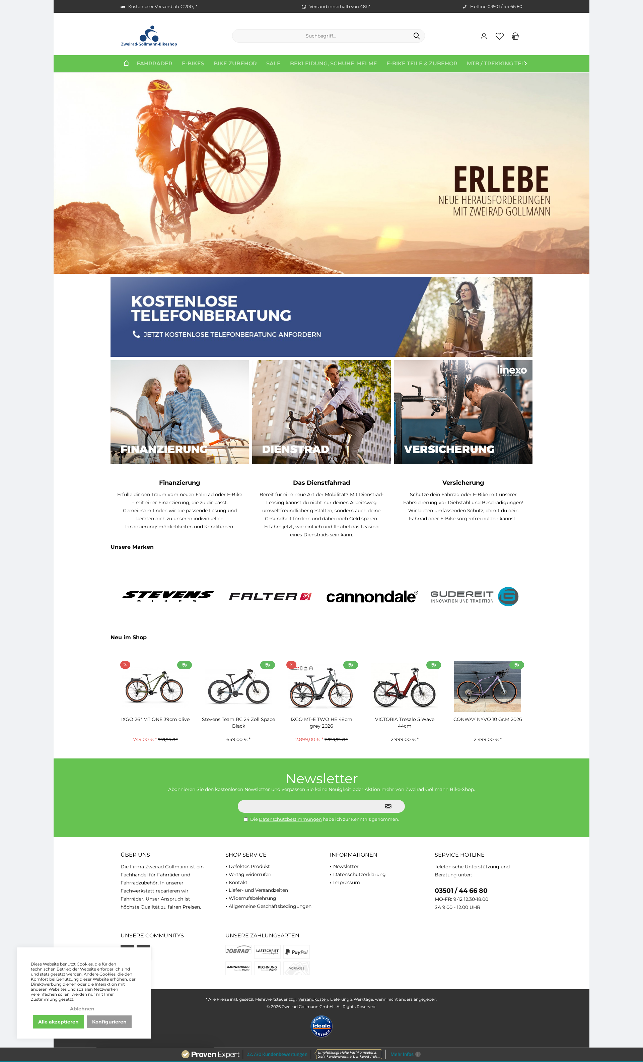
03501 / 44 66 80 (461, 890)
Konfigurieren (109, 1022)
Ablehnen (82, 1009)
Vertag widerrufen (250, 874)
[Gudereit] (475, 596)
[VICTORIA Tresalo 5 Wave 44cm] (404, 686)
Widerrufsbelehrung (252, 898)
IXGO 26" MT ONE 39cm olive (155, 719)
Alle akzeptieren (58, 1022)
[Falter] (270, 596)
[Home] (126, 64)
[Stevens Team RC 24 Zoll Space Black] (238, 686)
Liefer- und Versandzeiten (258, 890)
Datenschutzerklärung (359, 874)
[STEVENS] (168, 596)
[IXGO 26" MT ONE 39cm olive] (155, 686)
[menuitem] (515, 36)
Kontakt (238, 882)
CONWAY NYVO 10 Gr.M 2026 (487, 719)
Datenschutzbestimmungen (290, 819)
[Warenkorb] (515, 36)
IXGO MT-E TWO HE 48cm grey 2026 (321, 722)
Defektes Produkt (249, 866)
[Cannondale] (373, 596)
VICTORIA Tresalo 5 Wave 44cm (404, 722)
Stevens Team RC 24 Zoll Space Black (238, 722)
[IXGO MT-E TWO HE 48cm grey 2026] (321, 686)
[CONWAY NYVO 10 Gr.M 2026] (487, 686)
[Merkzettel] (500, 36)
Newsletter (346, 866)
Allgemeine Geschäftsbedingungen (270, 906)
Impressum (346, 882)
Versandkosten (313, 999)
